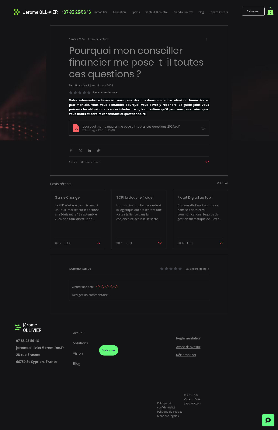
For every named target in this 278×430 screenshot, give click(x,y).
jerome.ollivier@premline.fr (40, 347)
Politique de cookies (169, 411)
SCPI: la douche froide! (135, 197)
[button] (270, 11)
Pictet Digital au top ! (195, 197)
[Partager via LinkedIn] (89, 150)
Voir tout (222, 183)
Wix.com (195, 403)
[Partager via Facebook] (71, 150)
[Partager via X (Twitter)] (80, 150)
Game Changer (68, 197)
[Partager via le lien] (98, 150)
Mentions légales (168, 416)
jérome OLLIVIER (32, 327)
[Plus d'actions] (206, 39)
